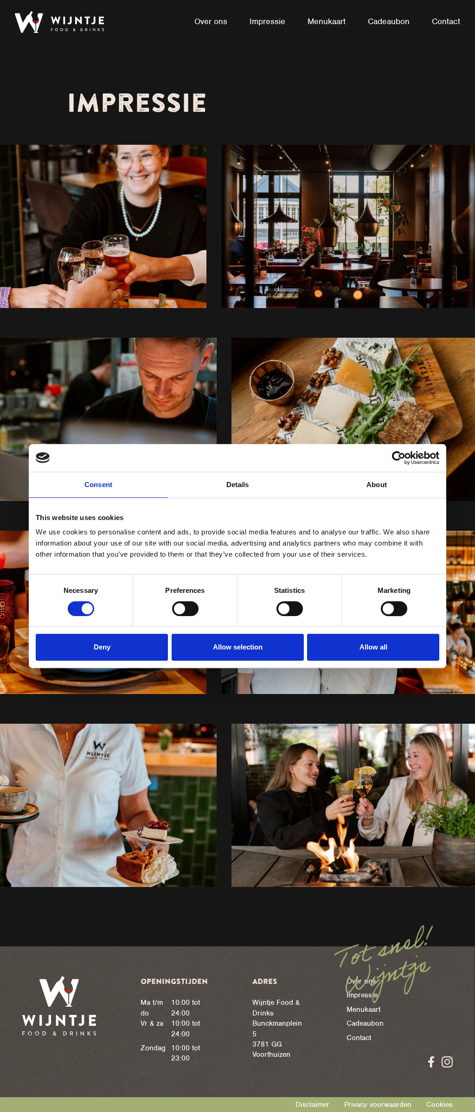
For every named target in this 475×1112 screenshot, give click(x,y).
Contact (359, 1037)
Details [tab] (237, 485)
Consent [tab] (98, 485)
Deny (102, 647)
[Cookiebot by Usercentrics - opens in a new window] (398, 458)
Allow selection (238, 647)
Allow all (373, 647)
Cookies (439, 1104)
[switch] (185, 608)
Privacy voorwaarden (377, 1104)
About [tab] (376, 485)
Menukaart (363, 1009)
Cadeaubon (365, 1023)
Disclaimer (312, 1104)
